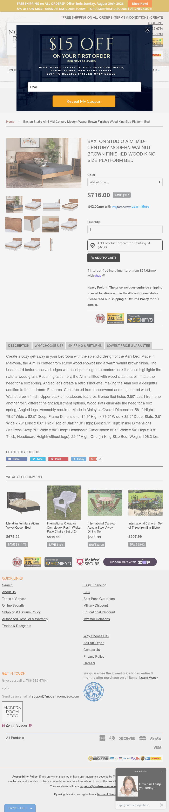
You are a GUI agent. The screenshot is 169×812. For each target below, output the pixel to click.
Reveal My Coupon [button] (84, 101)
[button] (147, 29)
